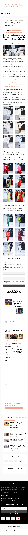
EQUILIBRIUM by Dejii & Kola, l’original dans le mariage (18, 433)
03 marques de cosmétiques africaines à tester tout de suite (20, 348)
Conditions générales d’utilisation (8, 500)
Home (7, 20)
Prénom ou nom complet (9, 271)
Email (4, 276)
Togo (12, 22)
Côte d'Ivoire (19, 429)
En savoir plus (4, 495)
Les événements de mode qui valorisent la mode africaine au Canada (14, 347)
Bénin (11, 20)
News (9, 22)
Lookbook (13, 436)
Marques (19, 343)
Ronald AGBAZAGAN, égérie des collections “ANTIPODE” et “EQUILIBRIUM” (18, 446)
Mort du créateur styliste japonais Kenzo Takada (16, 439)
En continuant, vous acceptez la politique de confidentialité (13, 282)
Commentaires (8, 369)
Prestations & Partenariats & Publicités (10, 498)
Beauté (6, 340)
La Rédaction (12, 43)
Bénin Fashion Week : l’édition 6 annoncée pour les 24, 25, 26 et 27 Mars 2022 (14, 84)
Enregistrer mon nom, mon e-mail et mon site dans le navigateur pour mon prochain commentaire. (14, 403)
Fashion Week (10, 32)
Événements (16, 20)
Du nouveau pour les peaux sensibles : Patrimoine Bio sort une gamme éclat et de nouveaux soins (8, 353)
